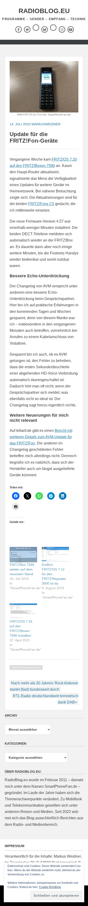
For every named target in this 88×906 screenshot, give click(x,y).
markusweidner (46, 124)
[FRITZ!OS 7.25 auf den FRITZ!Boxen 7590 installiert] (23, 611)
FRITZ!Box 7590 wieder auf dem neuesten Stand (22, 569)
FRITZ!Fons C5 (41, 204)
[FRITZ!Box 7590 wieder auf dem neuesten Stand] (23, 555)
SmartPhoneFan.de (26, 667)
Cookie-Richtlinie (50, 887)
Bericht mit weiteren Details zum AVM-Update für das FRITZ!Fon (41, 437)
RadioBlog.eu (44, 10)
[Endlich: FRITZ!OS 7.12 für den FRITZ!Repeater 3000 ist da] (55, 555)
